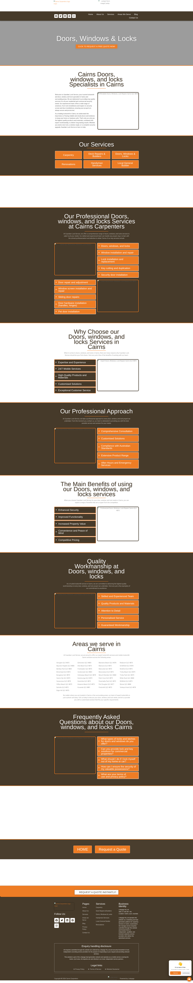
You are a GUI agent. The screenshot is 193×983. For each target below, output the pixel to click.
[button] (189, 979)
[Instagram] (74, 16)
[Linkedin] (65, 16)
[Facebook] (56, 16)
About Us (100, 14)
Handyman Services (97, 164)
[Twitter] (60, 16)
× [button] (189, 962)
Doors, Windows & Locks (125, 155)
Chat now (175, 973)
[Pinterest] (69, 16)
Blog (136, 14)
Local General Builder (125, 164)
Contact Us (133, 18)
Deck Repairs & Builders (96, 155)
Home (90, 14)
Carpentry (68, 155)
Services (110, 14)
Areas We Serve (124, 14)
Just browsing (186, 973)
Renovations (68, 164)
